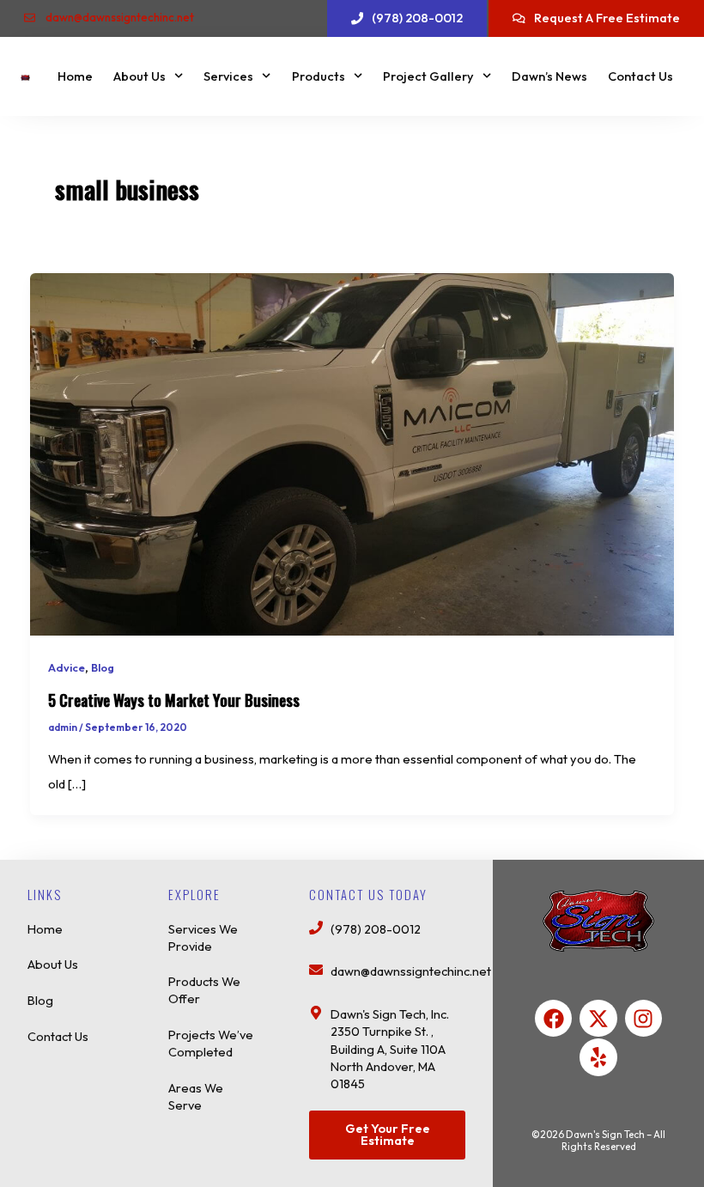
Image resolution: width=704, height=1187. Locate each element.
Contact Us (640, 76)
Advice (66, 667)
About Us (139, 76)
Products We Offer (204, 990)
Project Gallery (428, 76)
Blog (102, 667)
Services (228, 76)
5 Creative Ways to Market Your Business (174, 699)
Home (75, 76)
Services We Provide (203, 937)
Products (318, 76)
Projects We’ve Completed (210, 1043)
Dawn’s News (549, 76)
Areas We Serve (195, 1096)
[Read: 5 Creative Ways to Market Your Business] (352, 453)
